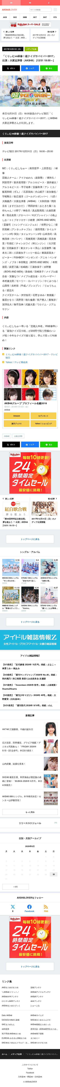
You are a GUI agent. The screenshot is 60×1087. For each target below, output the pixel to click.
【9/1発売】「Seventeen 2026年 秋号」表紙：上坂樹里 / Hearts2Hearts (29, 686)
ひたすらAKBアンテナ (11, 1001)
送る (50, 68)
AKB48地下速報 (37, 1033)
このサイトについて (30, 1064)
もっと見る (30, 812)
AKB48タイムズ (37, 1015)
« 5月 (15, 886)
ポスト (12, 68)
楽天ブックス (17, 423)
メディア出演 (31, 49)
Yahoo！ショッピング (43, 423)
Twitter (30, 1068)
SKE (15, 17)
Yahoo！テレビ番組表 (17, 362)
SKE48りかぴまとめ (39, 1042)
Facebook (29, 911)
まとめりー (35, 1038)
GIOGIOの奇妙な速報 (10, 1020)
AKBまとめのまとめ (10, 987)
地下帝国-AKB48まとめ (11, 1033)
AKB (5, 17)
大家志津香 (18, 436)
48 (11, 3)
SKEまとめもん (8, 1024)
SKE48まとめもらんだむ (41, 1020)
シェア (31, 68)
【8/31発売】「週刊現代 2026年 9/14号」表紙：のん (27, 705)
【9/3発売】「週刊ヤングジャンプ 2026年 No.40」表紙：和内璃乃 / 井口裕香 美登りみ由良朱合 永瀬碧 (29, 676)
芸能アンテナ (36, 987)
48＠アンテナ (36, 1001)
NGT (45, 17)
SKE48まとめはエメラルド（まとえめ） (18, 1042)
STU (55, 17)
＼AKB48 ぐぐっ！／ (10, 992)
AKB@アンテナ (37, 996)
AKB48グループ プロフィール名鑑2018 (25, 403)
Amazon (16, 416)
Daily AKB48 (7, 1015)
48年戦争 (5, 1029)
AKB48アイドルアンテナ (41, 992)
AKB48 (6, 436)
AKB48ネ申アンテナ (10, 996)
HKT (35, 17)
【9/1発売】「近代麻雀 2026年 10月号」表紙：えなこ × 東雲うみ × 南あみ (29, 666)
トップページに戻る (30, 539)
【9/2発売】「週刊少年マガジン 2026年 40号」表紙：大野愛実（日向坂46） (29, 697)
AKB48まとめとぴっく (11, 1005)
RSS (46, 911)
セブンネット (43, 416)
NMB (25, 17)
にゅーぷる (35, 1005)
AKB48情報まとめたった (41, 1024)
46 (30, 3)
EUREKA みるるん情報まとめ (14, 1038)
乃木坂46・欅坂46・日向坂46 (30, 1076)
